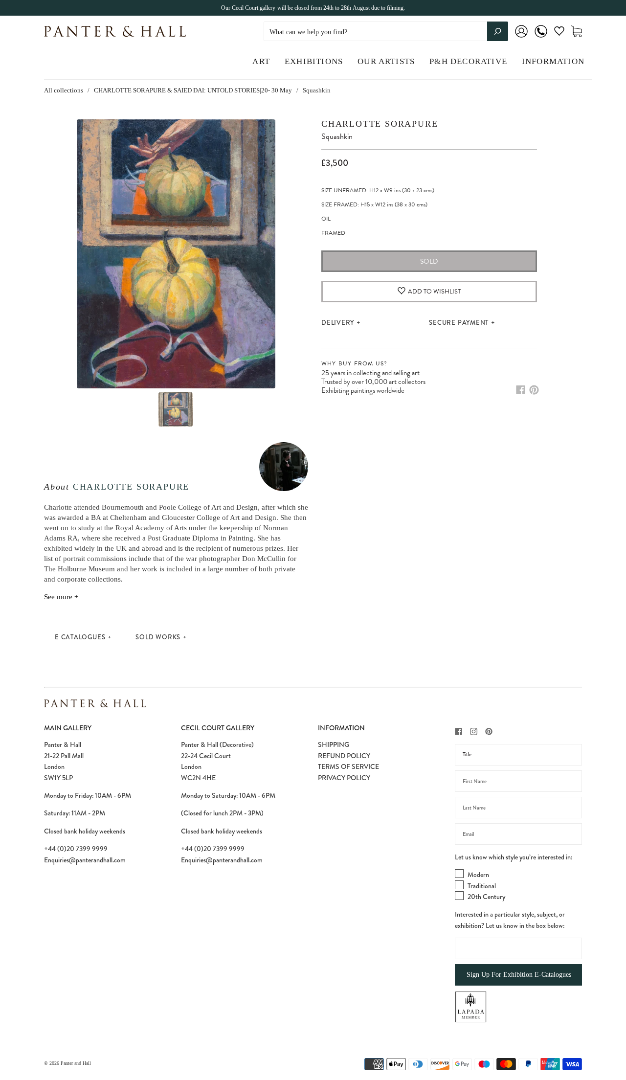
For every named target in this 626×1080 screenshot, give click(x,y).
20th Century (486, 896)
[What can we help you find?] (386, 32)
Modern (478, 874)
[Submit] (497, 31)
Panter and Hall (76, 1063)
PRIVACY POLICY (344, 778)
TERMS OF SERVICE (348, 766)
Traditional (482, 886)
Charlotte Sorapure (131, 487)
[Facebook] (520, 390)
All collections (63, 90)
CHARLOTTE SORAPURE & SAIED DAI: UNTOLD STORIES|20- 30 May (193, 90)
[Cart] (576, 31)
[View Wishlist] (559, 33)
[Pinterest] (534, 390)
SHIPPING (333, 744)
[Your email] (518, 834)
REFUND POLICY (344, 756)
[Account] (521, 38)
